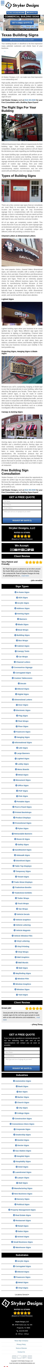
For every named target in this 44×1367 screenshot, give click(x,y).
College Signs (23, 1113)
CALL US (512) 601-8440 (16, 12)
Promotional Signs (23, 823)
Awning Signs (23, 614)
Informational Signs (23, 742)
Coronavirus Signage (22, 667)
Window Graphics (23, 984)
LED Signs (23, 748)
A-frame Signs (22, 592)
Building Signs (23, 635)
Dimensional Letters (23, 700)
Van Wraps (23, 909)
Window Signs (22, 989)
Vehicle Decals (23, 914)
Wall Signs (23, 968)
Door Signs (23, 705)
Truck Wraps (23, 904)
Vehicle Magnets (23, 930)
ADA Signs (23, 598)
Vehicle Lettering (23, 925)
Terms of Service (21, 1348)
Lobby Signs (23, 764)
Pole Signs (23, 796)
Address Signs (23, 608)
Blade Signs (22, 624)
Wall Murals (23, 963)
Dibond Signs (23, 689)
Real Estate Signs (23, 1215)
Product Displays (23, 818)
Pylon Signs (22, 828)
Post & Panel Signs (23, 807)
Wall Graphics (23, 957)
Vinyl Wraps (22, 952)
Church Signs (23, 1103)
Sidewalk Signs (23, 855)
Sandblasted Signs (22, 850)
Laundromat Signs (23, 1172)
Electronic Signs (22, 710)
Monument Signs (23, 780)
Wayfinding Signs (23, 973)
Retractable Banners (23, 834)
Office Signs (23, 785)
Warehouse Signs (23, 1247)
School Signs (23, 1237)
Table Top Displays (23, 866)
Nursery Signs (22, 1199)
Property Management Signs (23, 1210)
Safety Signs (23, 845)
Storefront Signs (22, 861)
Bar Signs (23, 1092)
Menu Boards (23, 769)
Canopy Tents (23, 651)
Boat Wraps (23, 630)
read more (25, 576)
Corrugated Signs (23, 673)
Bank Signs (23, 1086)
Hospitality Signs (23, 1161)
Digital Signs (23, 694)
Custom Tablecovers (23, 678)
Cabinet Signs (23, 646)
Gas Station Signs (23, 1151)
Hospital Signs (23, 1156)
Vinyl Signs (23, 1288)
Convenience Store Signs (23, 1124)
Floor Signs (23, 726)
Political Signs (22, 1204)
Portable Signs (23, 802)
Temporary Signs (23, 871)
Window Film (23, 979)
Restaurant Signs (23, 1221)
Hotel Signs (23, 1167)
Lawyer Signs (23, 1178)
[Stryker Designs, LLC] (22, 1303)
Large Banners (23, 753)
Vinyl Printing (23, 946)
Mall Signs (23, 1183)
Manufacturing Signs (23, 1188)
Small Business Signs (23, 1242)
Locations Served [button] (21, 1295)
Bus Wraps (23, 641)
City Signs (23, 1108)
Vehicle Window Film (23, 936)
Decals (23, 684)
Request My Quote (21, 520)
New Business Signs (23, 1194)
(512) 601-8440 (30, 100)
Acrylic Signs (23, 603)
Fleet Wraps (22, 721)
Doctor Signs (23, 1145)
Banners (23, 619)
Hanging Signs (23, 737)
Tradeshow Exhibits (23, 893)
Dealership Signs (23, 1135)
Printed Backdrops (23, 812)
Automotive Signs (23, 1081)
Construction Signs (23, 1119)
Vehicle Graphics (23, 920)
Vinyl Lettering (23, 941)
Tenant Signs (23, 877)
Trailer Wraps (23, 898)
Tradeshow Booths (22, 887)
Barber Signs (23, 1097)
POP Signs (23, 791)
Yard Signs (23, 995)
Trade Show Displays (23, 882)
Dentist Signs (23, 1140)
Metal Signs (23, 775)
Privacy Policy (21, 1344)
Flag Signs (23, 716)
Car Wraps (23, 657)
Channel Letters (23, 662)
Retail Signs (22, 1226)
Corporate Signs (23, 1129)
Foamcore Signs (23, 732)
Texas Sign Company (21, 1340)
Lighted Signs (23, 759)
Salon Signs (22, 1231)
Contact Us (32, 12)
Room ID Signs (23, 839)
